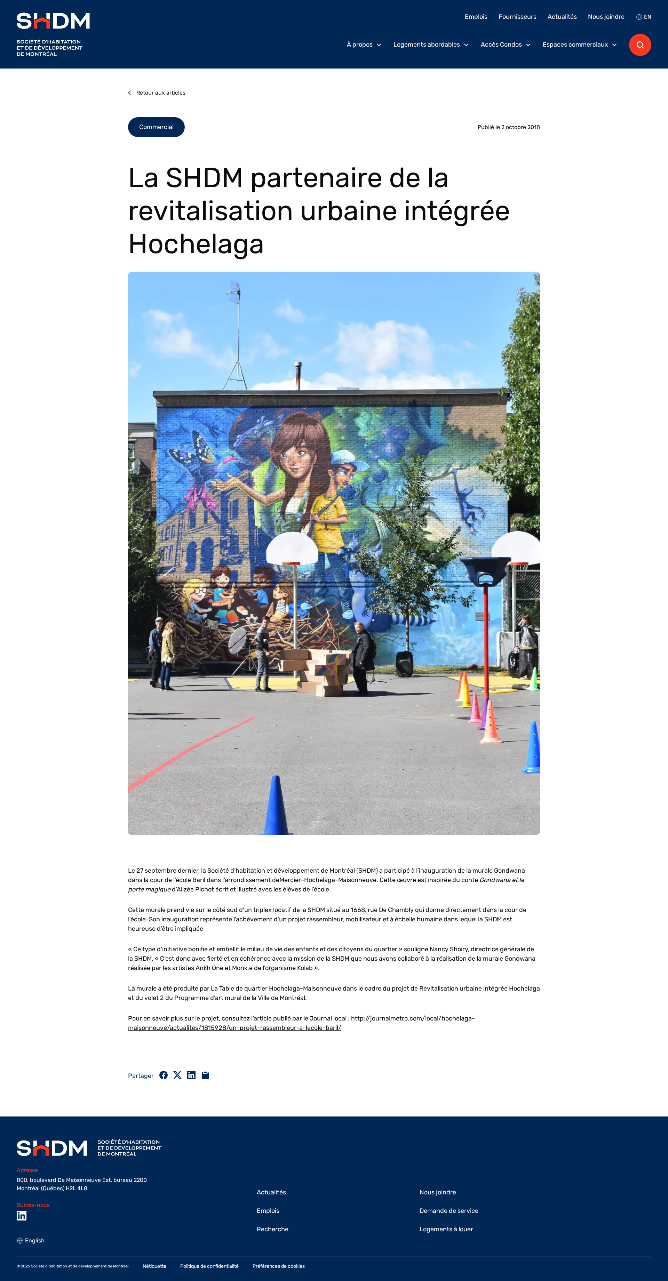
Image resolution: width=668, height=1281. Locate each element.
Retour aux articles (160, 92)
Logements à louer (446, 1229)
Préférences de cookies (279, 1266)
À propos (360, 44)
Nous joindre (606, 17)
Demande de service (449, 1211)
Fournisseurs (517, 17)
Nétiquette (154, 1266)
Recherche (272, 1229)
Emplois (476, 17)
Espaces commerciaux (575, 44)
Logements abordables (426, 44)
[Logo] (53, 34)
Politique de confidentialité (209, 1266)
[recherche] (640, 45)
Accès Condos (501, 44)
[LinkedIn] (21, 1215)
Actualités (562, 17)
